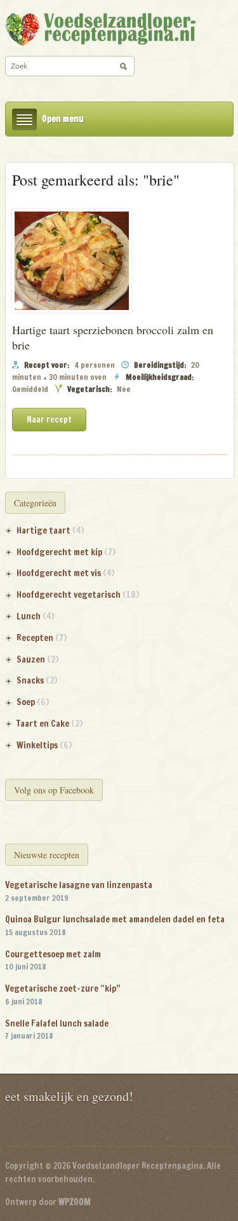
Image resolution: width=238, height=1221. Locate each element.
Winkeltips (37, 745)
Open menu (63, 118)
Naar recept (49, 419)
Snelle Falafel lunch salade (57, 1023)
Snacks (30, 680)
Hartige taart (43, 530)
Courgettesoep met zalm (53, 954)
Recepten (35, 637)
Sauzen (31, 659)
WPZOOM (74, 1202)
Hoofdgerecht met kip (59, 552)
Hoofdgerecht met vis (59, 573)
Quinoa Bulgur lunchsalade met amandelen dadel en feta (115, 919)
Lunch (29, 616)
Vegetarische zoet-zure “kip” (63, 988)
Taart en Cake (43, 723)
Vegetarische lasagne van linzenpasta (78, 885)
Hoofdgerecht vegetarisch (69, 594)
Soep (26, 702)
